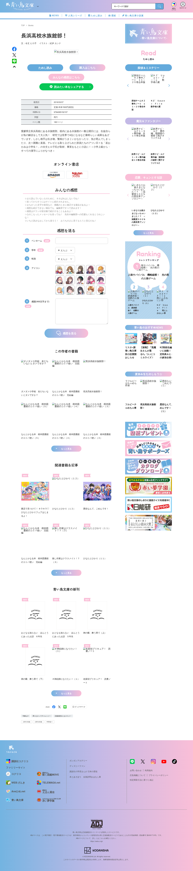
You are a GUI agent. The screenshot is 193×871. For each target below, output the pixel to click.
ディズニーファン (77, 766)
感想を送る (69, 333)
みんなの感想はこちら (66, 77)
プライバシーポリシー (158, 775)
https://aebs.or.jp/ (96, 841)
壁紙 (113, 15)
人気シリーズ (75, 15)
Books (30, 25)
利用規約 (149, 770)
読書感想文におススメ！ (63, 716)
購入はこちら (87, 68)
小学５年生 (26, 722)
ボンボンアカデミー (78, 760)
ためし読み (96, 15)
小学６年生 (38, 722)
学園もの (26, 716)
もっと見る (66, 448)
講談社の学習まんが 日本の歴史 (84, 771)
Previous (128, 85)
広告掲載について (138, 775)
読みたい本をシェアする (69, 87)
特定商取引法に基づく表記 (141, 779)
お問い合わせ (136, 770)
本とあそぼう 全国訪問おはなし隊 (85, 776)
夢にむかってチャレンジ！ (42, 716)
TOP (23, 25)
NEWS (55, 15)
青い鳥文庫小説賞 (134, 15)
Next (168, 85)
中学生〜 (50, 722)
